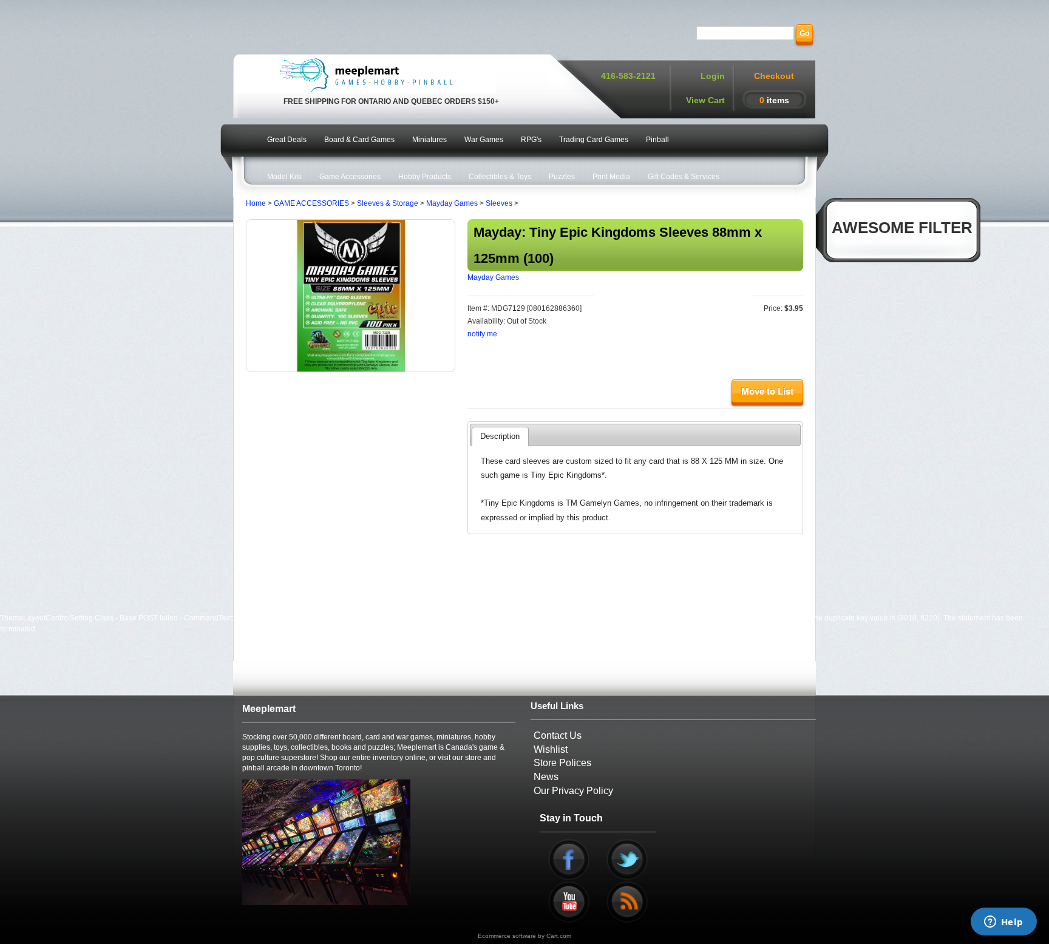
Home (256, 203)
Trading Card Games (593, 139)
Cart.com (558, 935)
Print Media (611, 176)
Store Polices (562, 763)
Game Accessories (350, 176)
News (546, 777)
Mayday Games (452, 203)
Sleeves (499, 203)
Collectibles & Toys (500, 176)
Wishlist (551, 749)
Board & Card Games (359, 139)
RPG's (531, 139)
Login (713, 76)
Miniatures (429, 139)
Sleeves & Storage (387, 203)
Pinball (657, 139)
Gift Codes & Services (683, 176)
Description (500, 436)
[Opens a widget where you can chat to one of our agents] (1003, 923)
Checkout (774, 76)
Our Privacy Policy (573, 791)
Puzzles (562, 176)
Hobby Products (424, 176)
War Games (483, 139)
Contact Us (558, 735)
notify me (482, 334)
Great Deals (287, 139)
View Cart (705, 100)
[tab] (500, 436)
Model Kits (284, 176)
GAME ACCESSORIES (311, 203)
